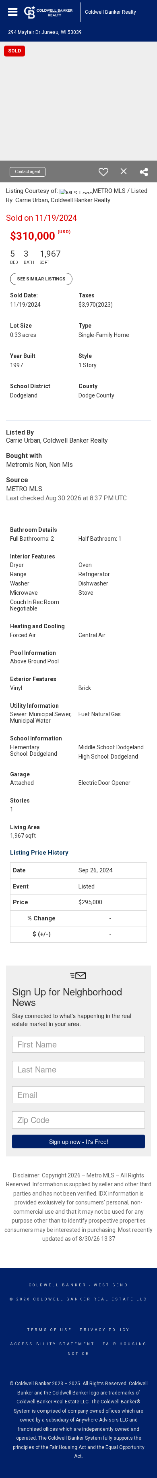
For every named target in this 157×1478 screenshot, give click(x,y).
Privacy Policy (105, 1330)
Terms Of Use (49, 1330)
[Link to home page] (52, 12)
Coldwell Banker (58, 1285)
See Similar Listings (41, 279)
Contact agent (27, 171)
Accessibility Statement (52, 1344)
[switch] (103, 172)
